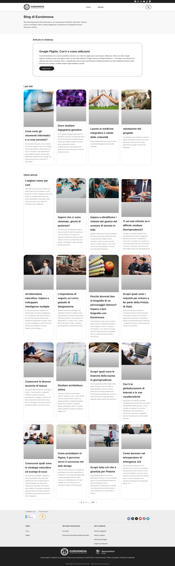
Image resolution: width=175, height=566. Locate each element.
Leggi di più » (46, 68)
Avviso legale (44, 557)
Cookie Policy (89, 557)
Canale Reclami (100, 557)
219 (92, 502)
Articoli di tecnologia (100, 539)
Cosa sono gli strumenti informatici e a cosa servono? (37, 135)
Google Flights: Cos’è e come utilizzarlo (64, 51)
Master (101, 7)
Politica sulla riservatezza (75, 557)
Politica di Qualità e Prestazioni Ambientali (121, 557)
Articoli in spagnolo (100, 531)
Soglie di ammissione (101, 543)
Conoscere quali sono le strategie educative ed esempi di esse (38, 467)
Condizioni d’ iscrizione (58, 557)
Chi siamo (65, 531)
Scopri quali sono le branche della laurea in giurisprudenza (102, 375)
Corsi (88, 7)
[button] (148, 7)
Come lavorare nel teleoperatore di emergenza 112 (134, 457)
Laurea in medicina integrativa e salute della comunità (101, 133)
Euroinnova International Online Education (75, 535)
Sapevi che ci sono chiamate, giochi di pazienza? (69, 221)
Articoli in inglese (99, 535)
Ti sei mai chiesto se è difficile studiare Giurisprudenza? (136, 225)
